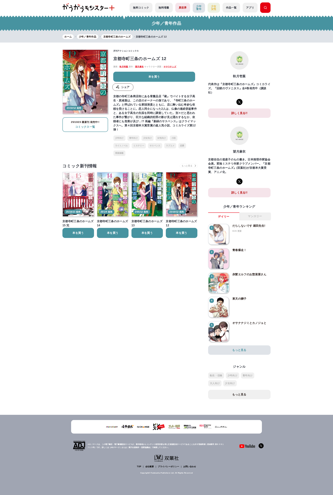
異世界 (183, 7)
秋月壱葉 (123, 66)
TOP (139, 466)
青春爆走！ (239, 250)
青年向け (133, 138)
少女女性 (213, 8)
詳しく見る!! (239, 113)
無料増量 (164, 7)
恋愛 (182, 145)
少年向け (119, 138)
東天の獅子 (239, 298)
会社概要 (149, 466)
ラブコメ (170, 145)
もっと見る (239, 350)
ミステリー (138, 145)
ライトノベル (121, 145)
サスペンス (155, 145)
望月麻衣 (139, 66)
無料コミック (141, 7)
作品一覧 (231, 7)
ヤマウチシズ (170, 66)
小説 (174, 138)
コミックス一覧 (85, 124)
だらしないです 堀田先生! (248, 225)
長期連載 (119, 153)
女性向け (161, 138)
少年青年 (199, 8)
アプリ (250, 7)
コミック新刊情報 (79, 165)
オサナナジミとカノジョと (249, 322)
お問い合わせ (189, 466)
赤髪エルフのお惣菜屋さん (249, 274)
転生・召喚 (216, 375)
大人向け (215, 383)
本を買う (154, 76)
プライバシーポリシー (168, 466)
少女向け (147, 138)
